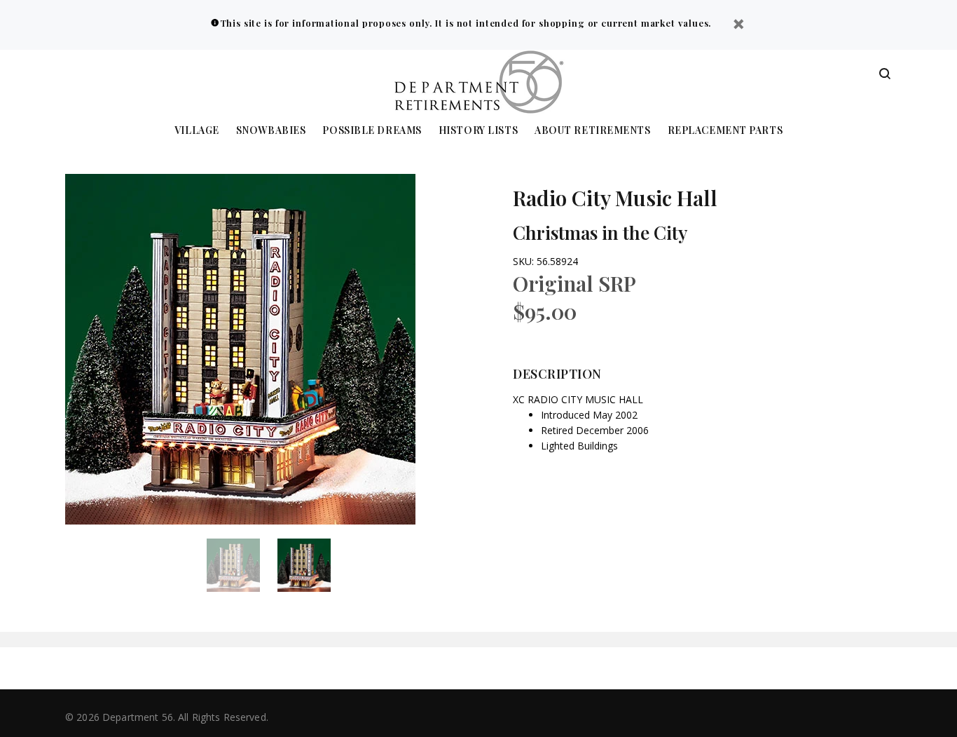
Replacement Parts (725, 131)
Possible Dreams (371, 131)
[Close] (738, 25)
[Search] (885, 74)
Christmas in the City (600, 232)
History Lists (478, 131)
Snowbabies (271, 131)
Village (196, 131)
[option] (242, 565)
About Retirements (593, 131)
